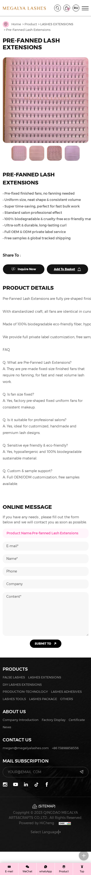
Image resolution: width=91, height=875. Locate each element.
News (7, 727)
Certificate (77, 720)
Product (31, 24)
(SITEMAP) (46, 806)
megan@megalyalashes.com (26, 748)
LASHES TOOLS (14, 699)
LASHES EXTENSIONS (56, 24)
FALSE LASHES (14, 677)
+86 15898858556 (65, 748)
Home (16, 24)
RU (76, 8)
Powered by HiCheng (36, 823)
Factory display (54, 720)
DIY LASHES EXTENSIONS (22, 684)
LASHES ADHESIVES (66, 691)
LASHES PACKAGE (43, 699)
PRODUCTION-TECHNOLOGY (25, 691)
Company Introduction (21, 720)
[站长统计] (65, 823)
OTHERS (66, 699)
